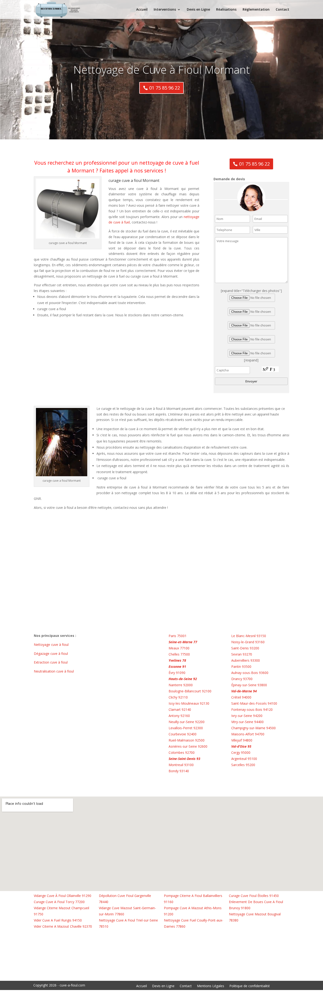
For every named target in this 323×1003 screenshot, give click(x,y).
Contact (282, 10)
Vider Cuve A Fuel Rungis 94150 (58, 920)
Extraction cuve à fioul (51, 662)
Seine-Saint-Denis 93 (184, 758)
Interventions (165, 10)
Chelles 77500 (179, 654)
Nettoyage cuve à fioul (52, 644)
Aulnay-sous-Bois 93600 (249, 672)
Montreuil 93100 (181, 765)
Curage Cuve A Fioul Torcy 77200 (59, 902)
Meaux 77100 (179, 648)
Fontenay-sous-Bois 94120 (252, 709)
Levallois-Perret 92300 (186, 728)
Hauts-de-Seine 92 (183, 679)
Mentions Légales (210, 986)
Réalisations (226, 10)
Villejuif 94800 (241, 740)
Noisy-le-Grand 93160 (248, 642)
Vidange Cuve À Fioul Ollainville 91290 (62, 895)
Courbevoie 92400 (182, 734)
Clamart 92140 (180, 709)
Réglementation (256, 10)
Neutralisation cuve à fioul (54, 671)
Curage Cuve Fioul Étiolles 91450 (254, 895)
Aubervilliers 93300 (245, 660)
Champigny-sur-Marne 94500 (253, 728)
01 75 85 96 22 (164, 88)
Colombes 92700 (182, 752)
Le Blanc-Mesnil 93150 (248, 636)
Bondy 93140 (179, 771)
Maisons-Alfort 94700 (247, 734)
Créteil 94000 (241, 697)
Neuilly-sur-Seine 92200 (187, 722)
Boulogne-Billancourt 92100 (190, 691)
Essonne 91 (177, 666)
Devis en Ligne (198, 10)
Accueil (142, 10)
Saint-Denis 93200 (245, 648)
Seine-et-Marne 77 (183, 642)
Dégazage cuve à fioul (51, 653)
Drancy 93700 (242, 679)
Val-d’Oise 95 (241, 746)
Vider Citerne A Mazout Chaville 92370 (63, 926)
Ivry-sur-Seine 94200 (246, 715)
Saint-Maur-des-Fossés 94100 (254, 703)
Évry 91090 (177, 672)
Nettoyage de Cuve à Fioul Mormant (161, 69)
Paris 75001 (178, 636)
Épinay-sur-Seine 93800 (249, 685)
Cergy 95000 (240, 752)
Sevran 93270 (241, 654)
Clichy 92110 (178, 697)
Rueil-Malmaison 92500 (187, 740)
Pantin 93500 (241, 666)
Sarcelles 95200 (243, 765)
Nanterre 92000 (181, 685)
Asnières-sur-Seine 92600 (188, 746)
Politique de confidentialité (249, 986)
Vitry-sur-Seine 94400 (247, 722)
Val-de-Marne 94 (244, 691)
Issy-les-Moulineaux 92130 (189, 703)
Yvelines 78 (177, 660)
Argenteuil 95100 (244, 758)
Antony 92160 (179, 715)
